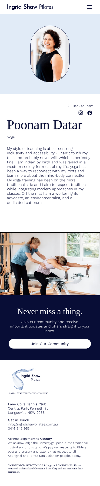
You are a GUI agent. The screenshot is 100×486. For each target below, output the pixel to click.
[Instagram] (80, 112)
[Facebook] (89, 112)
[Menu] (89, 7)
